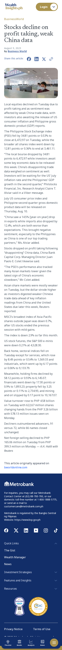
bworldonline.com (15, 467)
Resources (10, 588)
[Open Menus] (54, 643)
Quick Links (11, 543)
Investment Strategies (18, 572)
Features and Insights (17, 580)
